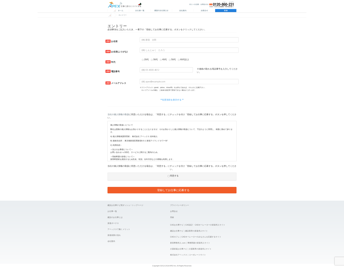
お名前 (112, 41)
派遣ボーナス (113, 223)
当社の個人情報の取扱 (118, 114)
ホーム (118, 10)
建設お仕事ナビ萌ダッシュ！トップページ (125, 205)
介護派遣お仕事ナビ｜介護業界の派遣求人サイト (191, 249)
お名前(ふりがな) (117, 51)
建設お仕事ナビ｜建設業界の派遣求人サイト (189, 231)
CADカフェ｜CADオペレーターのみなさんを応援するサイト (195, 237)
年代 (110, 62)
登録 (225, 10)
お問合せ (204, 10)
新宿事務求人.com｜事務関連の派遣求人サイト (190, 243)
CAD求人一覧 (139, 10)
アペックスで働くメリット (119, 229)
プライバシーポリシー (179, 205)
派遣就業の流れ (114, 235)
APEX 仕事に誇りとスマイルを (126, 5)
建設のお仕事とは (115, 217)
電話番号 (113, 71)
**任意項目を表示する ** (172, 100)
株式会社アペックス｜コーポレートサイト (188, 255)
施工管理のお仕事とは (161, 10)
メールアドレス (116, 83)
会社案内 (183, 10)
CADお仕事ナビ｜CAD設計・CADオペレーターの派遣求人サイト (197, 225)
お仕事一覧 (112, 211)
